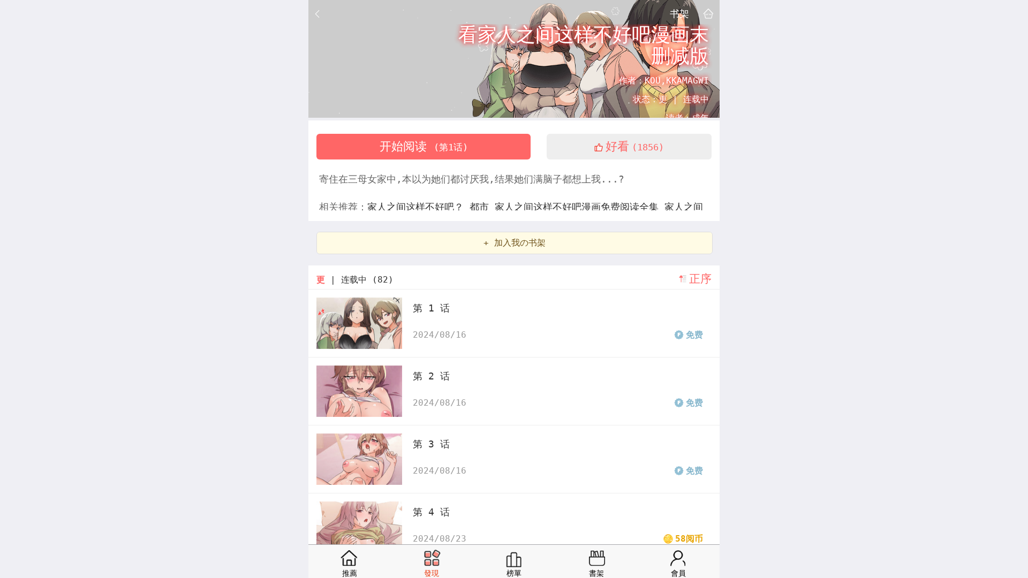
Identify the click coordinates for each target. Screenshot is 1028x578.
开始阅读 (424, 146)
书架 (679, 13)
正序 (700, 278)
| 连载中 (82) (355, 280)
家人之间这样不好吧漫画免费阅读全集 (579, 206)
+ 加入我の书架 (514, 243)
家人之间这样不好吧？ (418, 206)
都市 (482, 206)
